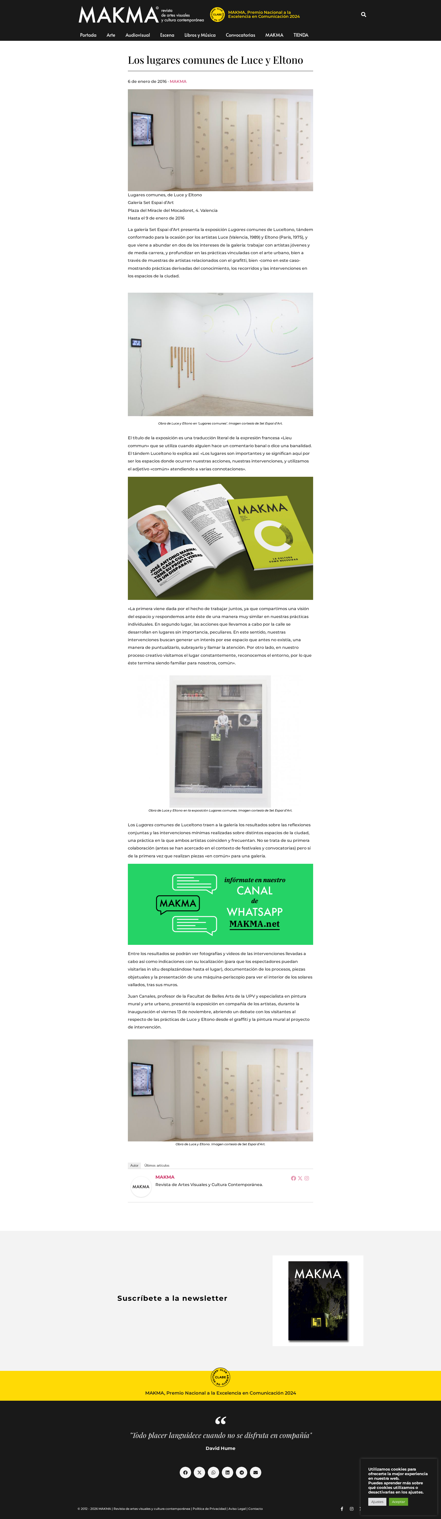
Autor (134, 1165)
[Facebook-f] (342, 1509)
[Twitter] (300, 1178)
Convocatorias (240, 35)
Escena (167, 35)
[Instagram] (307, 1178)
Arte (111, 35)
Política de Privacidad (209, 1509)
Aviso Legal (237, 1509)
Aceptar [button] (398, 1502)
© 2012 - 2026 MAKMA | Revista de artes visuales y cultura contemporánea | (135, 1509)
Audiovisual (138, 35)
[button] (364, 14)
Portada (88, 35)
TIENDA (300, 35)
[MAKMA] (141, 1187)
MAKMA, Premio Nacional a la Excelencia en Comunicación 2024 (264, 14)
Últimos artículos (156, 1165)
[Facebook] (293, 1178)
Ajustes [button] (377, 1502)
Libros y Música (200, 35)
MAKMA (274, 35)
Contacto (255, 1509)
